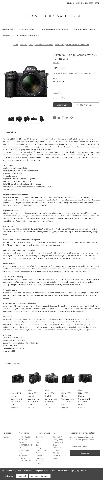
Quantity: (57, 93)
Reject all (22, 476)
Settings (9, 476)
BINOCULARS (7, 29)
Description (10, 132)
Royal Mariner (41, 450)
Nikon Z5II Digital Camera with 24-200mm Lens (34, 399)
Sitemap (6, 437)
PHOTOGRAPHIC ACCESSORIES (55, 29)
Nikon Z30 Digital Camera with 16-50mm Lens (84, 399)
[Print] (63, 117)
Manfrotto (40, 461)
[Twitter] (67, 117)
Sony (38, 445)
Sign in (79, 3)
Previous (4, 117)
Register (89, 3)
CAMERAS (6, 35)
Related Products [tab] (12, 363)
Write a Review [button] (85, 73)
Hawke (38, 442)
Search (70, 3)
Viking (38, 448)
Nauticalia (40, 453)
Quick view (17, 375)
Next (47, 117)
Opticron (39, 437)
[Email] (59, 117)
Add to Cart (18, 381)
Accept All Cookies (39, 476)
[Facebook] (54, 117)
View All (39, 463)
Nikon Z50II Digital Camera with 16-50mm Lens (67, 399)
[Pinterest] (71, 117)
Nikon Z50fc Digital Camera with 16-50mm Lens (50, 399)
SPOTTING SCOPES (27, 29)
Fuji (37, 440)
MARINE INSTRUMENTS (27, 35)
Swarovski (40, 458)
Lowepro (39, 455)
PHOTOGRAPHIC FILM (83, 29)
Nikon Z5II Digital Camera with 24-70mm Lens (17, 399)
